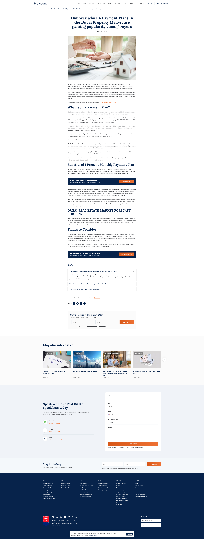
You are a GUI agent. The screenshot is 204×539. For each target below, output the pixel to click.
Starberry (58, 525)
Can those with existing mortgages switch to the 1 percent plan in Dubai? (93, 271)
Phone (109, 411)
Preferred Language (113, 419)
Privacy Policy (102, 326)
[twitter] (81, 303)
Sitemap (73, 520)
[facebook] (74, 303)
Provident (97, 298)
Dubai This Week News (109, 102)
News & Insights (52, 8)
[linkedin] (77, 303)
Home (44, 8)
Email (109, 403)
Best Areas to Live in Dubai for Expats (85, 371)
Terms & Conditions (92, 326)
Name (109, 395)
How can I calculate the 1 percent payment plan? (85, 289)
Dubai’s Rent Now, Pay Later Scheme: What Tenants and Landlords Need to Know (115, 373)
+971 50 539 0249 (54, 431)
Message (110, 427)
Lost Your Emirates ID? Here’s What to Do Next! (146, 372)
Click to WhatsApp (54, 423)
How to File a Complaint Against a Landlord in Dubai (54, 372)
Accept (129, 534)
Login (151, 3)
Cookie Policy (92, 535)
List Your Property (162, 3)
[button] (109, 415)
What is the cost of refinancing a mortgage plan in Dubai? (87, 284)
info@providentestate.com (57, 440)
